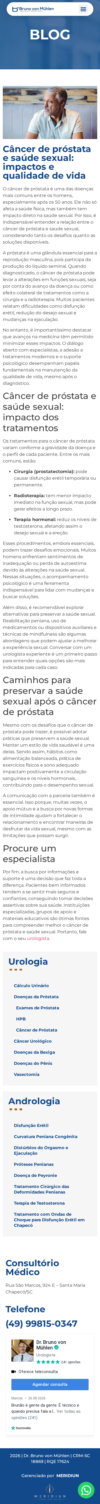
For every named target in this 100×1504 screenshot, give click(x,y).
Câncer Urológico (33, 1041)
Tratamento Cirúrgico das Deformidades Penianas (41, 1189)
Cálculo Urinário (31, 985)
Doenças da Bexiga (34, 1052)
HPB (21, 1019)
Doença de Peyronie (35, 1175)
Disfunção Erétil (31, 1125)
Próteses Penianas (34, 1164)
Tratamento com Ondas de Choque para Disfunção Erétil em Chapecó (49, 1220)
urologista (38, 938)
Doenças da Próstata (36, 996)
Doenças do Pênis (33, 1063)
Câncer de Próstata (36, 1030)
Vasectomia (26, 1074)
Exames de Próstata (37, 1007)
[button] (83, 9)
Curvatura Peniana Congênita (46, 1136)
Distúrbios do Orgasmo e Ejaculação (41, 1150)
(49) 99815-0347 (42, 1323)
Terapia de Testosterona (39, 1203)
